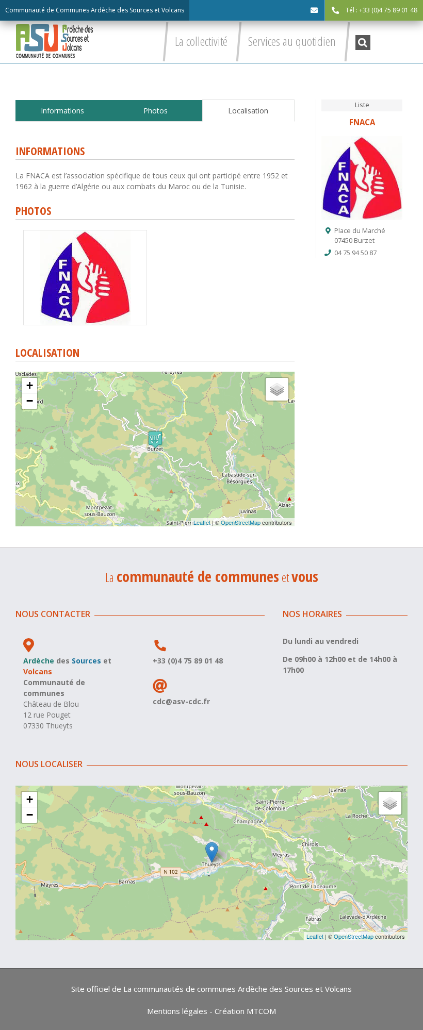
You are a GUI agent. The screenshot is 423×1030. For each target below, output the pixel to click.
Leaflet (201, 522)
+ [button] (29, 385)
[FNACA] (85, 234)
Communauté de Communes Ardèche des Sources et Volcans (94, 10)
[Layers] (277, 389)
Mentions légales (177, 1011)
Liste (362, 105)
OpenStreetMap (241, 522)
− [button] (29, 400)
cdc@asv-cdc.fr (181, 701)
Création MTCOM (245, 1011)
